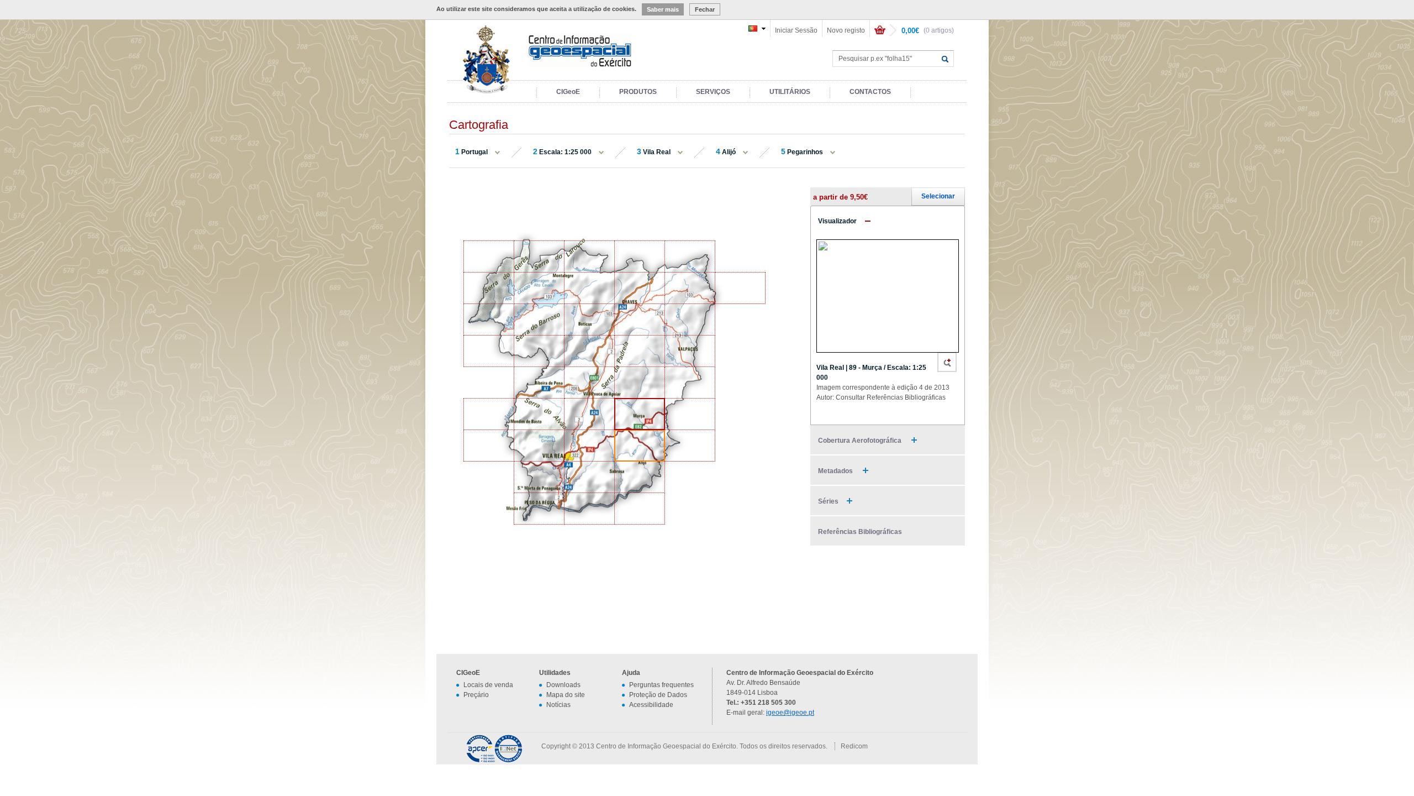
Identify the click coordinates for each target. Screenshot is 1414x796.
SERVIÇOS (713, 92)
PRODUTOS (638, 92)
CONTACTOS (870, 92)
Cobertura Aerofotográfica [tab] (860, 440)
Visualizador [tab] (837, 221)
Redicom (854, 746)
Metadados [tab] (836, 471)
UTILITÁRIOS (789, 92)
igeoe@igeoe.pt (790, 712)
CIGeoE (568, 92)
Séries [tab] (828, 501)
